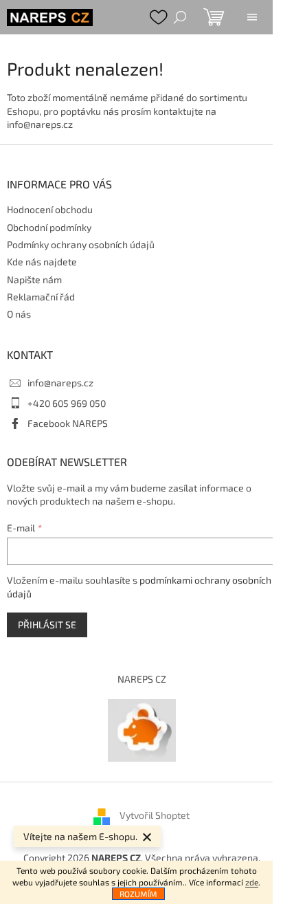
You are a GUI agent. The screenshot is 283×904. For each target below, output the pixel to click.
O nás (19, 314)
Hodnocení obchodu (50, 209)
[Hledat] (180, 17)
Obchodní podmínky (49, 227)
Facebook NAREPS (67, 423)
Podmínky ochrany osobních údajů (81, 244)
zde (251, 882)
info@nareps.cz (60, 382)
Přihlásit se (47, 624)
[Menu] (252, 17)
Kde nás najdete (42, 261)
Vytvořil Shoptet (155, 815)
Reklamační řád (41, 296)
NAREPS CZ (141, 679)
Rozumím (138, 894)
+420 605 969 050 (66, 403)
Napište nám (34, 279)
